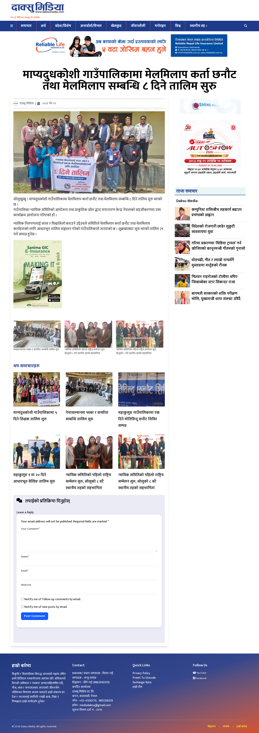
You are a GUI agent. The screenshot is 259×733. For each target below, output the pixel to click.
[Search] (246, 26)
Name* (25, 557)
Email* (24, 571)
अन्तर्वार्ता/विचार (91, 26)
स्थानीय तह (197, 26)
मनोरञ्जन (160, 26)
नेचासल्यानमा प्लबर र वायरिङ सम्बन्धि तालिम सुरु (36, 349)
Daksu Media (187, 201)
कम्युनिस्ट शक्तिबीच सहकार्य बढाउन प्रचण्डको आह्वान (217, 212)
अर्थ (43, 26)
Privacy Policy (141, 673)
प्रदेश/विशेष (63, 26)
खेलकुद (116, 26)
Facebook (200, 678)
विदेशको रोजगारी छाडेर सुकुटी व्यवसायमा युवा (213, 229)
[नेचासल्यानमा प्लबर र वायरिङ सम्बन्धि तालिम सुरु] (37, 334)
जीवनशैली (138, 26)
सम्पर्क (226, 726)
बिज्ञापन (212, 726)
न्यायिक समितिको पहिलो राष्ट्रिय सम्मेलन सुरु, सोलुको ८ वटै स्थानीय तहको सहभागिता (85, 351)
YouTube (201, 673)
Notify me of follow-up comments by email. (52, 599)
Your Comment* (30, 529)
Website (26, 585)
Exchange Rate (142, 682)
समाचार (26, 26)
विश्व (177, 26)
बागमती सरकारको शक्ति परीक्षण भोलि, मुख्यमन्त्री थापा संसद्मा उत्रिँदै (216, 296)
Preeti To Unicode (144, 677)
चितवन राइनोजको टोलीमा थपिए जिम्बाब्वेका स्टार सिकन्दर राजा (214, 279)
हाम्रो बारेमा (241, 726)
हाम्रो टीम (137, 687)
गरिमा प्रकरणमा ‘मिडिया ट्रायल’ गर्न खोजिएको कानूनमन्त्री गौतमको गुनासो (218, 246)
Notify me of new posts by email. (45, 606)
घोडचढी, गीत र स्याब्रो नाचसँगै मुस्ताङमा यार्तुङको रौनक (213, 263)
